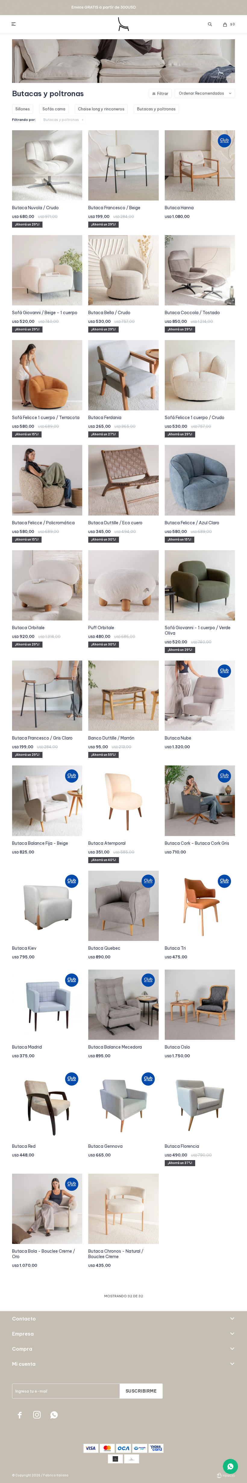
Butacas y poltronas (61, 120)
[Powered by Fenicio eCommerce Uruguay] (226, 1475)
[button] (209, 24)
